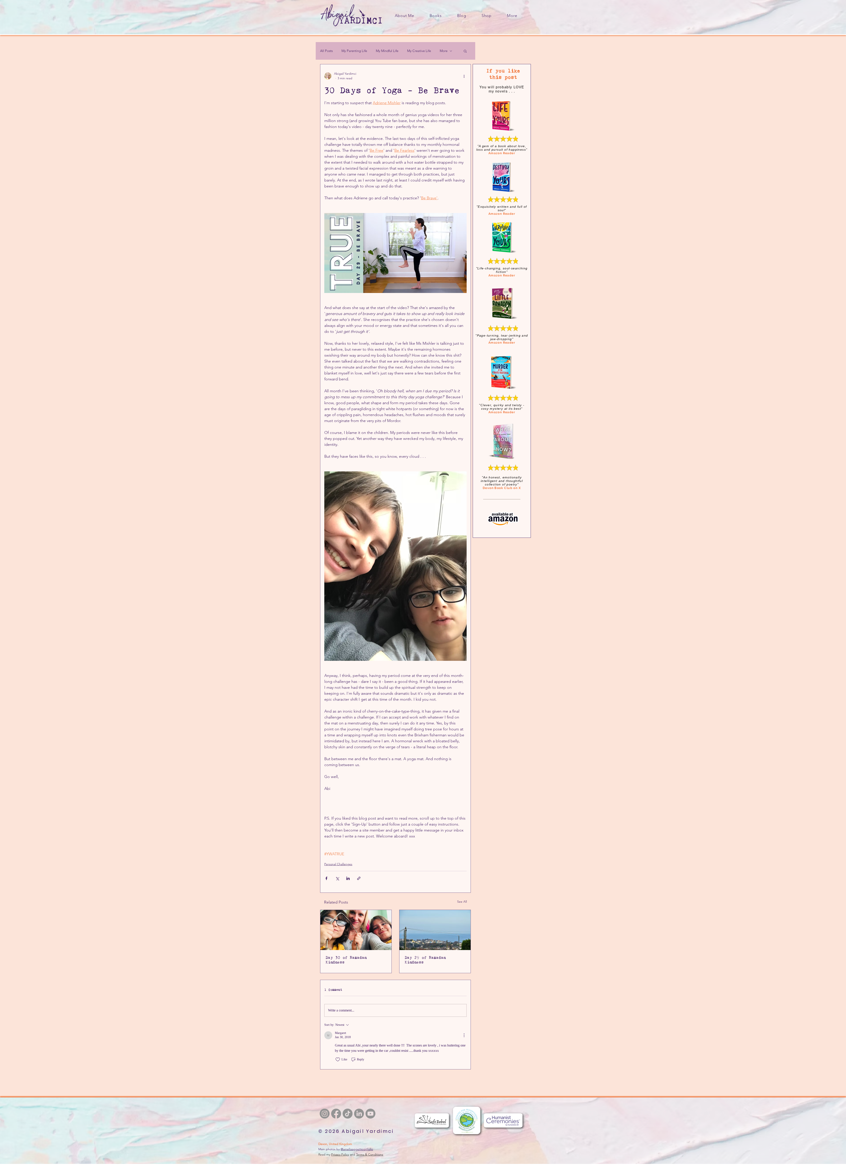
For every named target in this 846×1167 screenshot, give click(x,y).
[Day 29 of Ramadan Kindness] (435, 930)
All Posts (326, 51)
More (443, 51)
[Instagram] (325, 1114)
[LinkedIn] (359, 1114)
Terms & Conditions (369, 1154)
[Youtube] (370, 1114)
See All (462, 902)
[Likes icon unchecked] (338, 1059)
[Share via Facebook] (326, 878)
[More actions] (464, 76)
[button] (512, 15)
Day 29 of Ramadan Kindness (425, 959)
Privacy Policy (340, 1154)
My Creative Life (419, 51)
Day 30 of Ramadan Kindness (346, 959)
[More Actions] (464, 1035)
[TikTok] (347, 1114)
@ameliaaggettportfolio (357, 1149)
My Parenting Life (354, 51)
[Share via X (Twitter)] (337, 878)
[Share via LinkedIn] (348, 878)
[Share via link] (359, 878)
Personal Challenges (338, 864)
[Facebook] (336, 1114)
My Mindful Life (387, 51)
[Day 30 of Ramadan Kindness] (355, 930)
